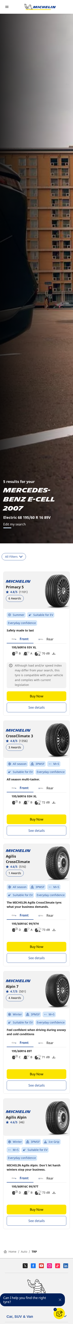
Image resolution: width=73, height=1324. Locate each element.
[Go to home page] (40, 6)
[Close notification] (60, 1300)
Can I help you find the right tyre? (24, 1300)
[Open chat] (59, 1313)
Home (12, 1251)
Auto (24, 1251)
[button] (20, 639)
